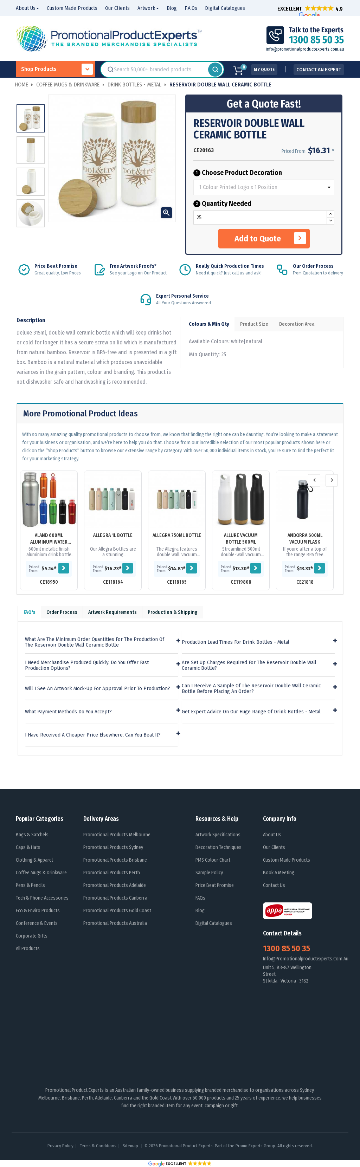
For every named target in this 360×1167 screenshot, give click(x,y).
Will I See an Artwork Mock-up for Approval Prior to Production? (97, 689)
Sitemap (131, 1145)
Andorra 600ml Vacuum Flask (305, 538)
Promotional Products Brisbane (115, 860)
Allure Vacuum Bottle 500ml (241, 538)
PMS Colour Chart (212, 860)
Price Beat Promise (214, 885)
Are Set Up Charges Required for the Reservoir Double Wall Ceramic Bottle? (249, 665)
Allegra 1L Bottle (113, 535)
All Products (28, 949)
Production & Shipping (173, 612)
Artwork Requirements (112, 612)
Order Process (61, 612)
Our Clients (274, 847)
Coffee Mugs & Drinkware (41, 873)
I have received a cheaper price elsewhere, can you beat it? (93, 735)
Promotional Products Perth (111, 873)
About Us (272, 835)
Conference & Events (37, 923)
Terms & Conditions (98, 1145)
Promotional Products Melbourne (116, 835)
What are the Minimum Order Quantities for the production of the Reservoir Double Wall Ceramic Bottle (94, 642)
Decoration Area (297, 324)
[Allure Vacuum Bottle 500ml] (240, 499)
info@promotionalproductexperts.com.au (305, 49)
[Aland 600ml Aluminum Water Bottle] (48, 499)
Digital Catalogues (213, 923)
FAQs (200, 898)
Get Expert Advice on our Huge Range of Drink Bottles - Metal (251, 712)
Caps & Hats (28, 847)
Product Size (254, 324)
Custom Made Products (286, 860)
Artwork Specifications (217, 835)
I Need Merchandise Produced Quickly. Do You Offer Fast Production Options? (87, 665)
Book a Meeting (278, 873)
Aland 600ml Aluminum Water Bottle (49, 538)
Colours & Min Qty (209, 324)
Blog (200, 911)
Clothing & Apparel (34, 860)
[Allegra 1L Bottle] (112, 499)
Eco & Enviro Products (38, 911)
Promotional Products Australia (115, 923)
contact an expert (318, 69)
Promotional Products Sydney (113, 847)
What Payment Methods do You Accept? (68, 712)
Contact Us (274, 885)
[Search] (215, 70)
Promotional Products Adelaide (114, 885)
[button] (310, 8)
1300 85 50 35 (286, 948)
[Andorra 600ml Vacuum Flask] (304, 499)
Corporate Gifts (31, 936)
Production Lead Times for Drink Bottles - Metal (235, 642)
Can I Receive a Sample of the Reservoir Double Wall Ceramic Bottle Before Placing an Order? (251, 688)
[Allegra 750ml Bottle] (176, 499)
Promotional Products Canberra (115, 898)
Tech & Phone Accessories (42, 898)
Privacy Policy (60, 1145)
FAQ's (30, 612)
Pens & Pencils (30, 885)
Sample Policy (209, 873)
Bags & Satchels (32, 835)
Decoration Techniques (218, 847)
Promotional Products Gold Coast (117, 911)
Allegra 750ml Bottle (177, 535)
